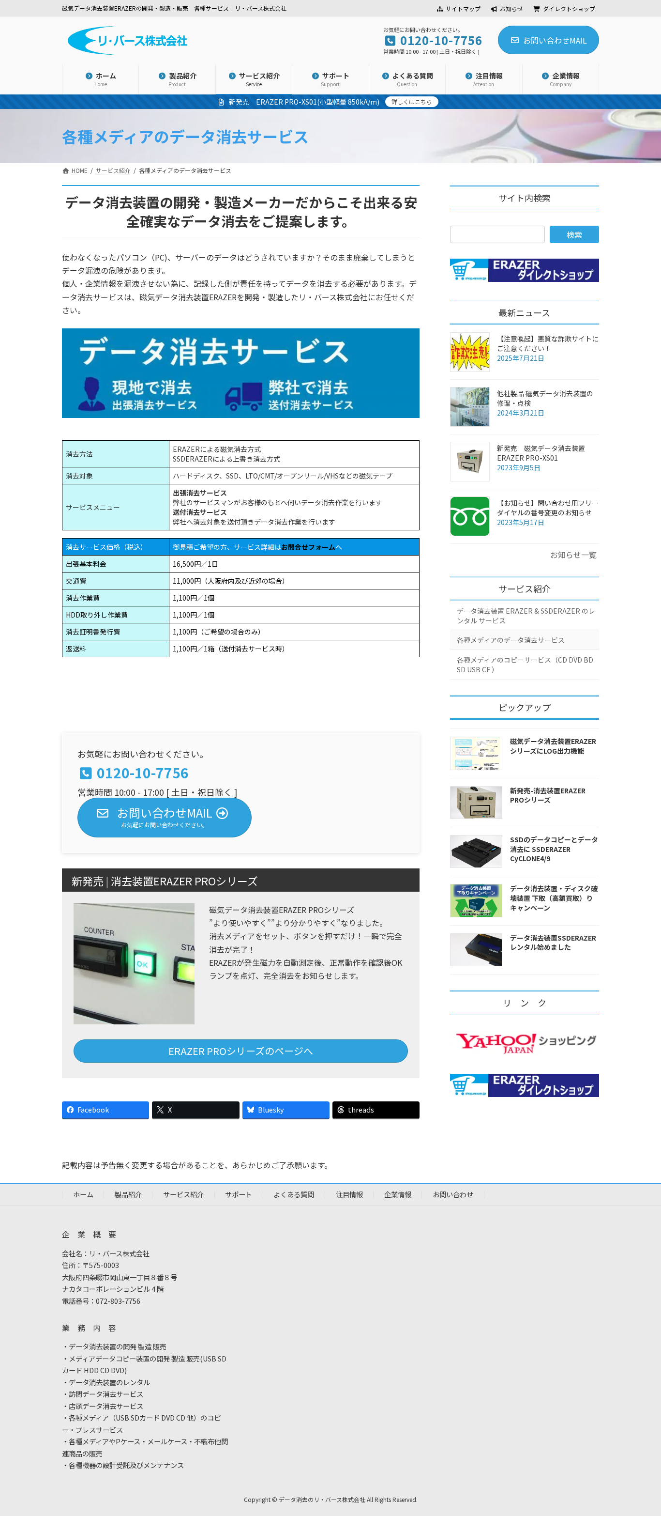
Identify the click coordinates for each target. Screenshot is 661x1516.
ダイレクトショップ (569, 9)
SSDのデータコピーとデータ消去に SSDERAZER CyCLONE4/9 (554, 849)
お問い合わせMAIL (555, 40)
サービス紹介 (524, 588)
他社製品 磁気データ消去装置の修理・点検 (545, 398)
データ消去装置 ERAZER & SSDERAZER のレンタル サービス (526, 615)
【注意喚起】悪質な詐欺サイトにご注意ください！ (548, 343)
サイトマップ (463, 9)
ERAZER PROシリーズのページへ (240, 1051)
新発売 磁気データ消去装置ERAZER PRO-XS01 (541, 453)
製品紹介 (128, 1194)
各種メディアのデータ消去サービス (511, 640)
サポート (238, 1194)
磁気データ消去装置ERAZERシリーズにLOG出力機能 (553, 746)
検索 (574, 234)
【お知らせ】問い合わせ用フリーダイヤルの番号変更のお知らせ (548, 507)
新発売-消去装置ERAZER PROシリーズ (548, 795)
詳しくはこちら (411, 101)
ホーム (83, 1194)
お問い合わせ (453, 1194)
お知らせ (511, 9)
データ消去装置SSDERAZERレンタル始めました (553, 942)
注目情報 (349, 1194)
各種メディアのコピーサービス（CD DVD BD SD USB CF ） (525, 664)
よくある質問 (293, 1194)
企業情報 (397, 1194)
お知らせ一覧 (573, 554)
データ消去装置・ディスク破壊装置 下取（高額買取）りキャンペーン (554, 897)
